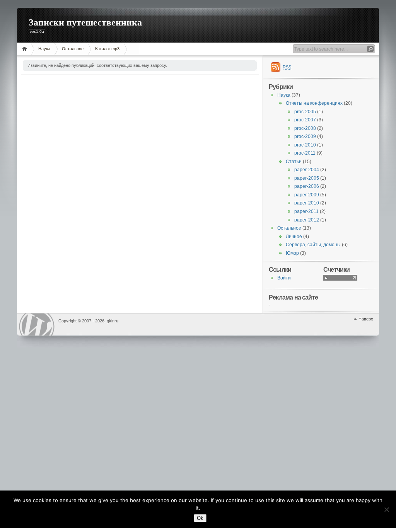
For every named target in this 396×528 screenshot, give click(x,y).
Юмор (292, 253)
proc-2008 (305, 128)
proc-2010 (305, 145)
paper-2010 (306, 203)
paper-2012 (306, 220)
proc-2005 (305, 111)
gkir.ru (37, 324)
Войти (284, 278)
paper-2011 (306, 211)
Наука (44, 48)
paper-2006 (306, 186)
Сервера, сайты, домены (313, 244)
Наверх (365, 319)
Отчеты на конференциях (314, 103)
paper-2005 (306, 178)
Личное (294, 236)
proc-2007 (305, 120)
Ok (200, 518)
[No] (386, 509)
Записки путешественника (85, 22)
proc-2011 (305, 153)
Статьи (294, 161)
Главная (25, 49)
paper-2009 (306, 195)
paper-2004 (306, 169)
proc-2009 (305, 136)
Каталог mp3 (107, 48)
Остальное (73, 48)
